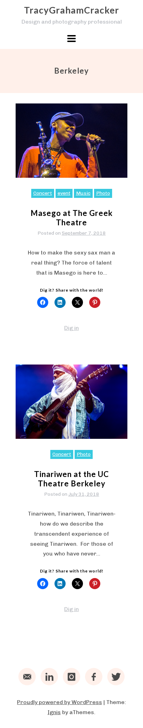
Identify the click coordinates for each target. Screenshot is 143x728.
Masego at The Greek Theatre (72, 217)
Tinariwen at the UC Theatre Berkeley (71, 478)
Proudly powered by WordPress (59, 702)
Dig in (71, 328)
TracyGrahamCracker (71, 10)
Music (83, 193)
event (64, 193)
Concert (42, 193)
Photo (103, 193)
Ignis (54, 712)
